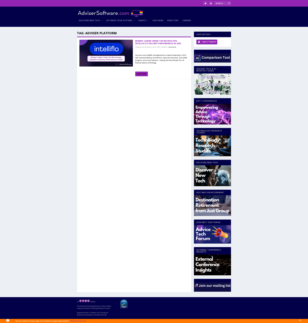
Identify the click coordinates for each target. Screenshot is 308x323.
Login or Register (209, 42)
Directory (173, 20)
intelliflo (164, 47)
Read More (141, 74)
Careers (186, 20)
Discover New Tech (89, 20)
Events (142, 20)
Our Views (158, 20)
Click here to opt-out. (78, 321)
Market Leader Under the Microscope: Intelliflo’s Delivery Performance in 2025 (158, 42)
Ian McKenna (146, 47)
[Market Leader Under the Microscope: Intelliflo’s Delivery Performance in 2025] (106, 53)
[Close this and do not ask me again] (300, 321)
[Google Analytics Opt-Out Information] (7, 321)
